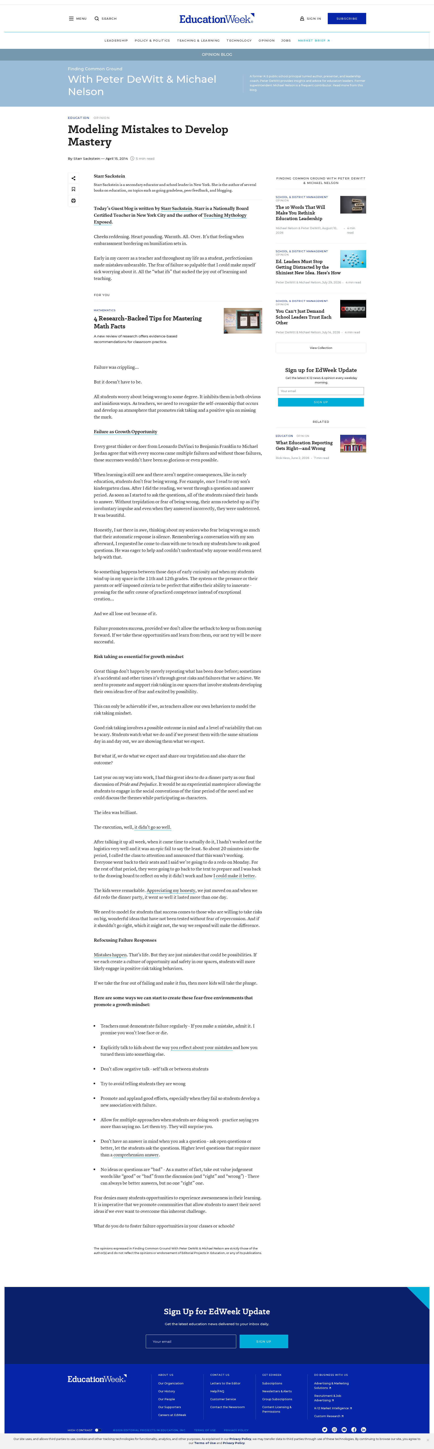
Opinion (267, 40)
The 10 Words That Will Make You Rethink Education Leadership (300, 213)
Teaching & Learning (198, 40)
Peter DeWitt (311, 228)
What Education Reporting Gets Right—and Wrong (304, 445)
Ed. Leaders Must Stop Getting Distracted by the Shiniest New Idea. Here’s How (308, 267)
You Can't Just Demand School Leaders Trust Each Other (304, 316)
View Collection (321, 348)
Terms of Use (205, 1430)
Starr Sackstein (176, 208)
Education (79, 118)
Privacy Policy (236, 1430)
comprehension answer (136, 1155)
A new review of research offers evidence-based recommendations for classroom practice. (135, 339)
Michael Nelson (287, 228)
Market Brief (312, 40)
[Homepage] (217, 18)
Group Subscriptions (277, 1399)
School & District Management (302, 197)
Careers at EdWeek (172, 1415)
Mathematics (105, 310)
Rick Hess (283, 458)
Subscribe (347, 18)
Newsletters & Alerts (277, 1391)
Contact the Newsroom (227, 1407)
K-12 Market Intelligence (331, 1408)
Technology (239, 40)
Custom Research (327, 1416)
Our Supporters (169, 1407)
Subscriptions (272, 1383)
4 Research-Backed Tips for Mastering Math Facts (148, 322)
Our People (166, 1399)
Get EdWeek (272, 1374)
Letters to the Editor (225, 1383)
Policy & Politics (152, 40)
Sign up (263, 1341)
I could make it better (234, 876)
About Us (165, 1374)
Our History (166, 1391)
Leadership (116, 40)
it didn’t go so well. (152, 827)
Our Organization (171, 1383)
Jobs (286, 40)
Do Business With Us (331, 1374)
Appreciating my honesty (171, 890)
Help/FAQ (217, 1391)
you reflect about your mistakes (202, 1047)
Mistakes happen (110, 955)
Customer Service (223, 1399)
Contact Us (219, 1374)
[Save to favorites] (73, 189)
